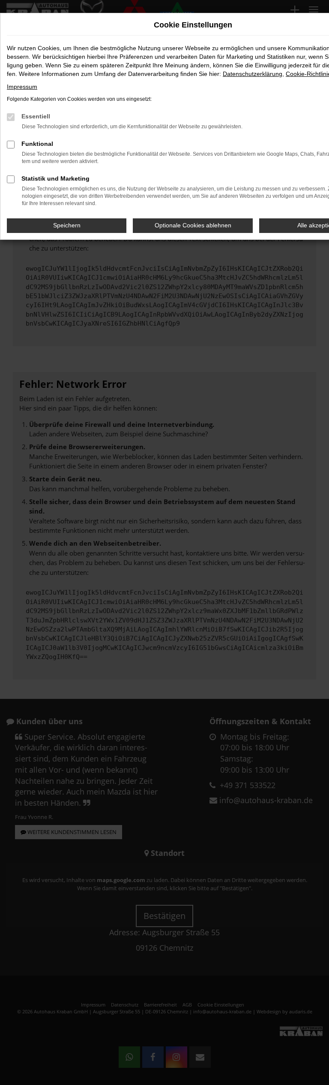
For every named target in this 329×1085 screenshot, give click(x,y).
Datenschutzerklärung (252, 73)
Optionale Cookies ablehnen (193, 225)
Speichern (67, 225)
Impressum (22, 86)
